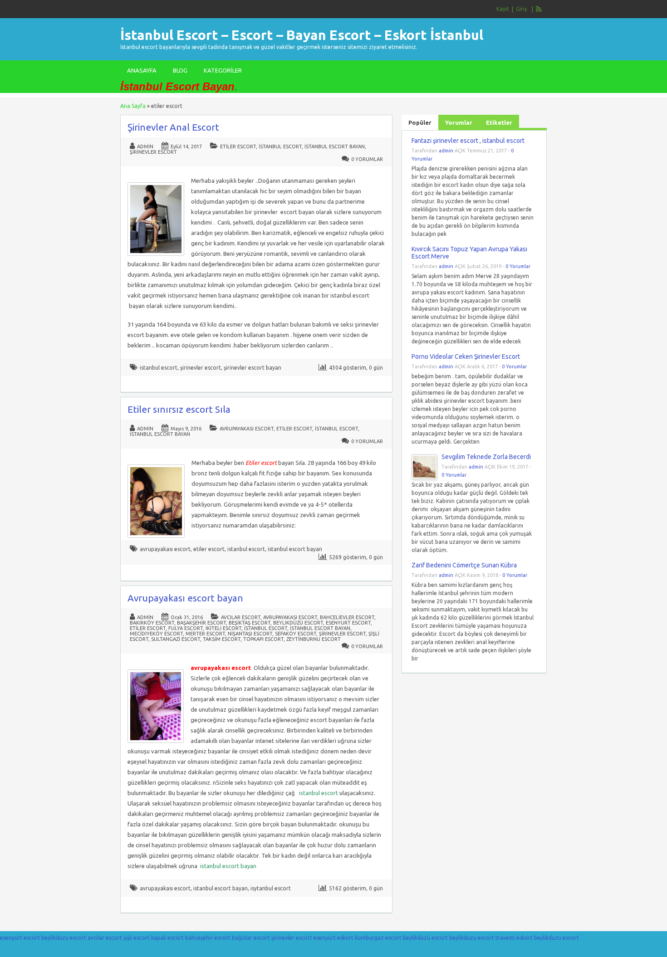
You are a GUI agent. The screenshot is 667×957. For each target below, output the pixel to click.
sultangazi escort (175, 639)
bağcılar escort (251, 938)
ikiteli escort (223, 628)
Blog (180, 70)
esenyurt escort (348, 622)
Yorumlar (458, 122)
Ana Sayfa (133, 106)
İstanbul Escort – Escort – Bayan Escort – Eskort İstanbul (301, 35)
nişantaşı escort (250, 633)
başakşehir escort (201, 622)
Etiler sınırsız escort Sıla (179, 409)
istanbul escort (280, 146)
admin (145, 146)
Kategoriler (223, 70)
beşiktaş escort (249, 622)
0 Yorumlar (367, 159)
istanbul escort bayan (334, 146)
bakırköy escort (152, 622)
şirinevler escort (153, 152)
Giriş (521, 9)
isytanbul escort (270, 888)
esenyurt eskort (333, 938)
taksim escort (221, 639)
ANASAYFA (142, 70)
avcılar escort (240, 617)
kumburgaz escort (378, 938)
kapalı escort (167, 938)
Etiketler (499, 122)
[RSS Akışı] (539, 9)
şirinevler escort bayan (252, 368)
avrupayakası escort (247, 428)
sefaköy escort (295, 633)
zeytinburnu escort (313, 639)
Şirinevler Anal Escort (173, 127)
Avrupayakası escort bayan (185, 598)
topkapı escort (263, 639)
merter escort (205, 633)
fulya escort (185, 628)
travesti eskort (514, 938)
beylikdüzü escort (298, 622)
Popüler (420, 122)
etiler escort (238, 146)
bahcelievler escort (347, 617)
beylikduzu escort (63, 938)
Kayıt (502, 9)
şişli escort (136, 938)
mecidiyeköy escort (156, 633)
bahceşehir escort (208, 938)
